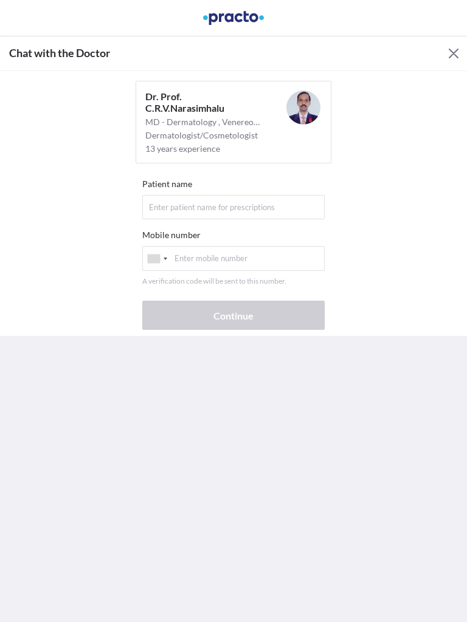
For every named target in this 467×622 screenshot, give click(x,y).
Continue (233, 315)
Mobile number (171, 235)
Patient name (167, 184)
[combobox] (157, 258)
